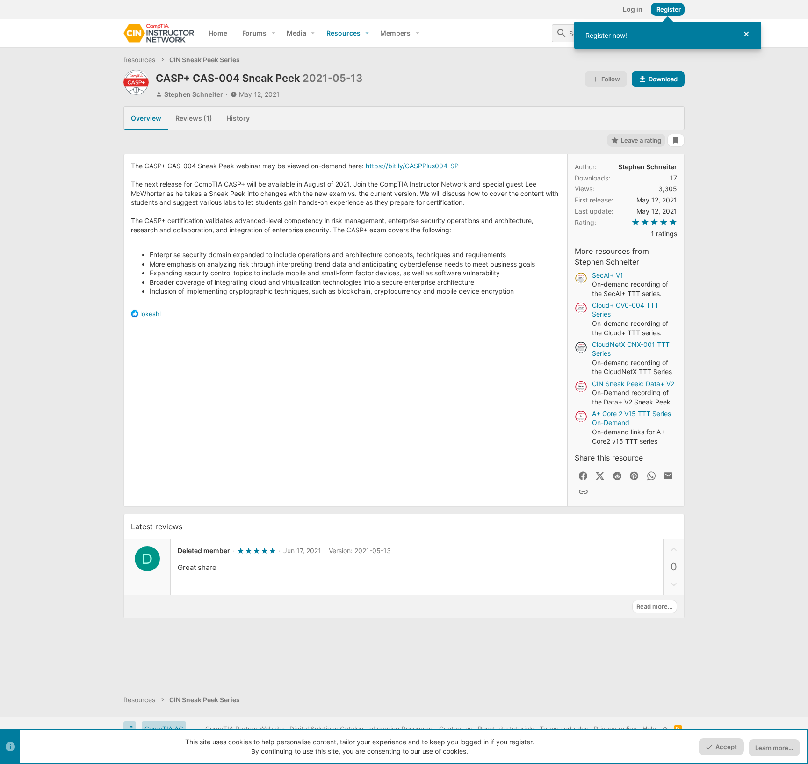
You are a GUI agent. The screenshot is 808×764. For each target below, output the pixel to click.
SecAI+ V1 (607, 275)
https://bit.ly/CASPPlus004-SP (412, 166)
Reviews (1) (193, 118)
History (238, 118)
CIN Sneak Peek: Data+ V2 (633, 384)
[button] (273, 33)
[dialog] (667, 35)
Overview (146, 118)
